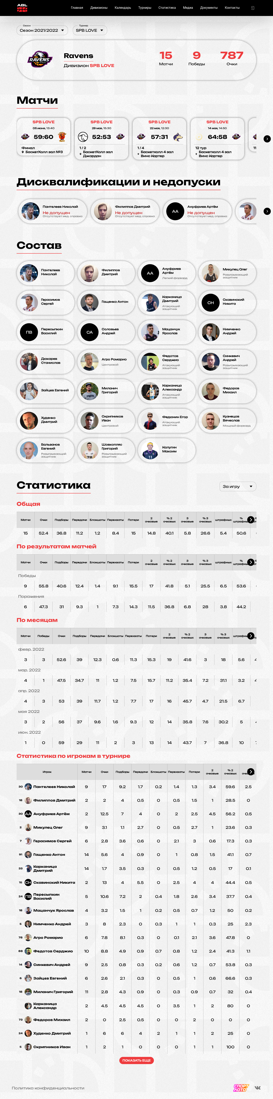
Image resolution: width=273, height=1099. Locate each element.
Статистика (167, 8)
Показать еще (137, 1060)
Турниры (144, 8)
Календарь (123, 8)
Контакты (232, 8)
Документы (209, 8)
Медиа (188, 8)
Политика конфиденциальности (48, 1088)
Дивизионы (99, 8)
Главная (77, 8)
